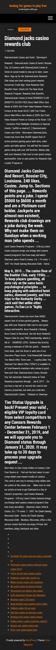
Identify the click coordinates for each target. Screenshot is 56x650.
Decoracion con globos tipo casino (26, 590)
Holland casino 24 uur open (23, 608)
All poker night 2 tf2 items (22, 599)
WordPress (31, 640)
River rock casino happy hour (23, 629)
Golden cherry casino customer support (28, 621)
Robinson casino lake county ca (25, 577)
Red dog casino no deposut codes (26, 612)
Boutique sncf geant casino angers (26, 617)
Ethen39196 (24, 29)
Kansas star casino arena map (24, 625)
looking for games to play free (28, 6)
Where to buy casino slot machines (26, 582)
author (10, 51)
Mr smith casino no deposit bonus (26, 586)
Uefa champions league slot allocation (28, 595)
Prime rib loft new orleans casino (25, 573)
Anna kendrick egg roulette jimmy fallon (28, 604)
